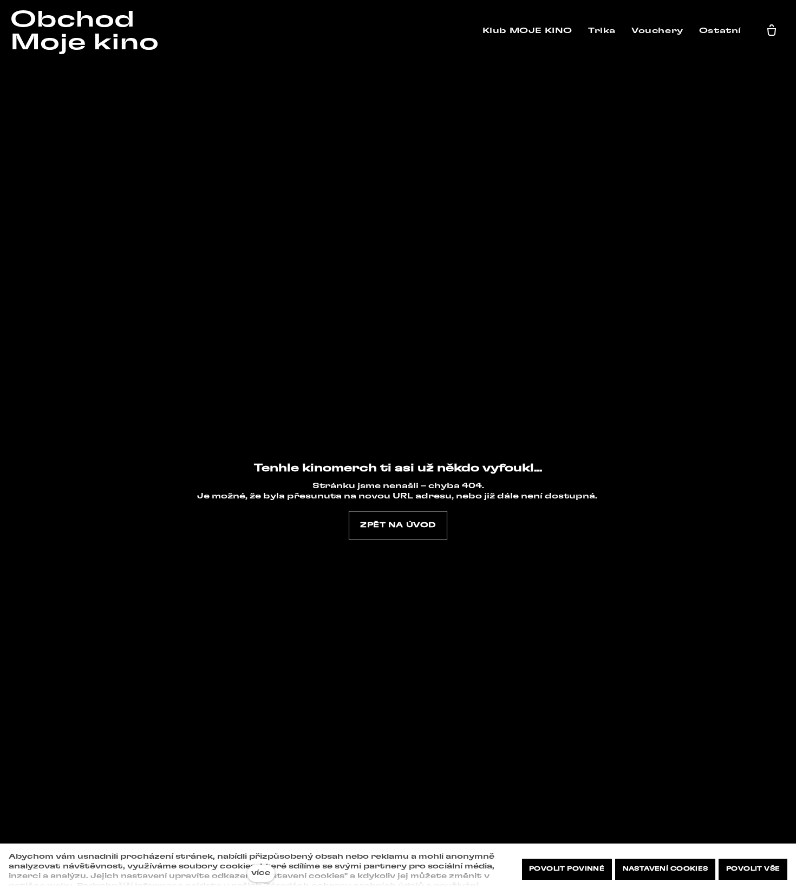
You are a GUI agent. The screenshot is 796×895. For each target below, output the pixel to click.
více (260, 873)
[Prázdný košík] (772, 31)
